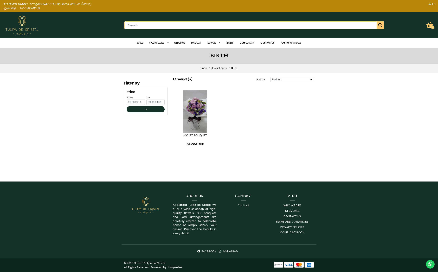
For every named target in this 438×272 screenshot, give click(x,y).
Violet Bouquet (195, 135)
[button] (432, 4)
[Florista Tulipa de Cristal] (22, 25)
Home (204, 68)
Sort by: (260, 79)
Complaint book (292, 232)
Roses (140, 42)
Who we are (292, 205)
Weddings (179, 42)
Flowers (211, 42)
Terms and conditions (292, 222)
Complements (247, 42)
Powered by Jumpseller (166, 267)
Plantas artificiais (291, 42)
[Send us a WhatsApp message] (430, 264)
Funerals (196, 42)
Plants (229, 42)
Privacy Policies (292, 227)
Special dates (156, 42)
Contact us (267, 42)
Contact (243, 205)
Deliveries (292, 211)
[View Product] (195, 154)
